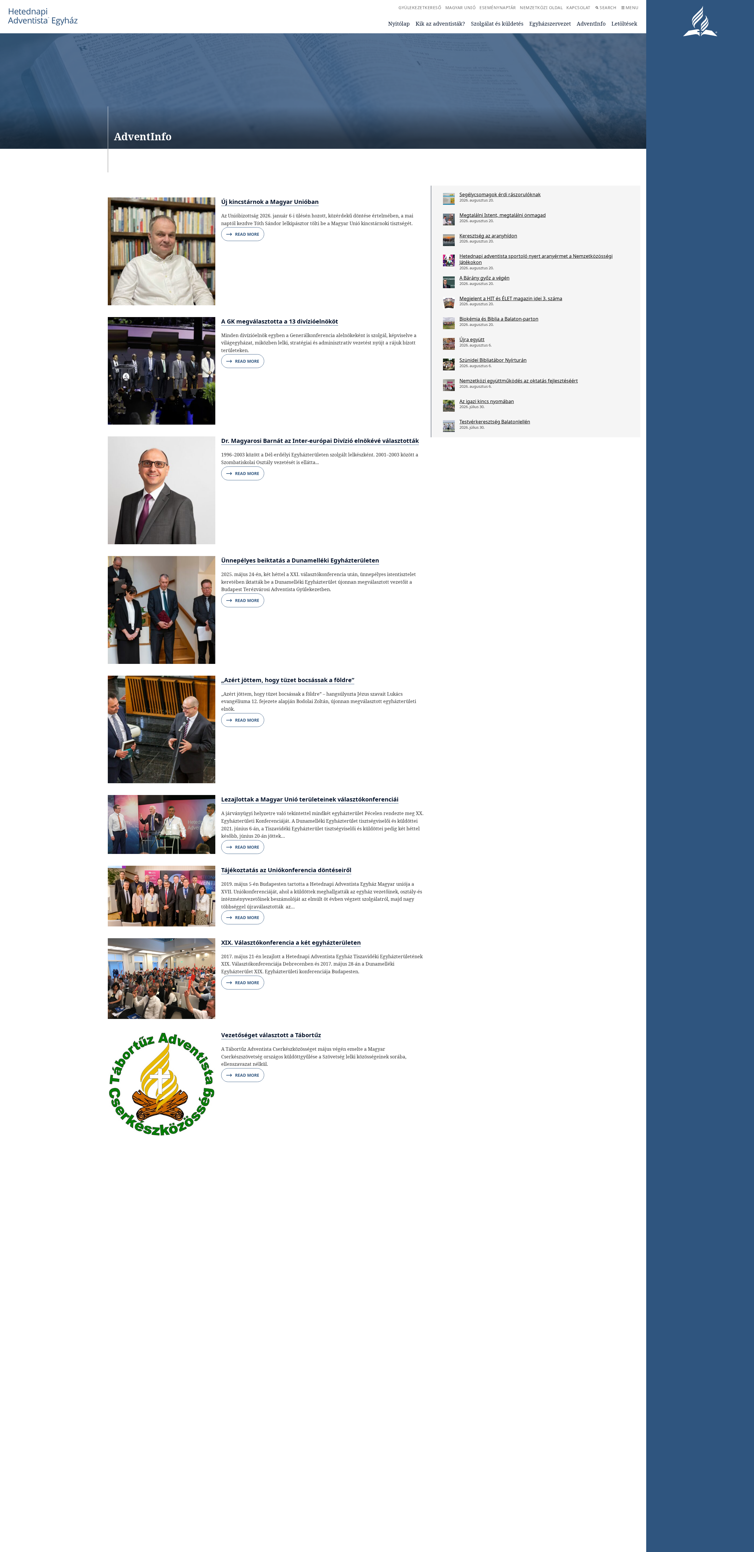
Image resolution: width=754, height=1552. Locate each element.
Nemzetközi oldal (541, 7)
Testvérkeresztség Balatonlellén (494, 421)
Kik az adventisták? (440, 23)
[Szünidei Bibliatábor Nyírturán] (449, 364)
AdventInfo (591, 23)
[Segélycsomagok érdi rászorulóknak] (449, 199)
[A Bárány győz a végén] (449, 282)
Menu (632, 7)
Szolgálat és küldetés (497, 23)
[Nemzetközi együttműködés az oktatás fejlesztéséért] (449, 385)
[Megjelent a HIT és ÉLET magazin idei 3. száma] (449, 303)
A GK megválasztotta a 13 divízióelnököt (279, 321)
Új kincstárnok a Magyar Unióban (270, 202)
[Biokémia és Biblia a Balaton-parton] (449, 323)
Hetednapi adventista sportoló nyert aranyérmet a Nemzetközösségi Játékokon (536, 259)
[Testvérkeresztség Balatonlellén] (449, 426)
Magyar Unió (460, 7)
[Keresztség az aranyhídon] (449, 240)
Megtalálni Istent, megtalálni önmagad (502, 215)
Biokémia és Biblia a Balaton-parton (498, 319)
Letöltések (624, 23)
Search (608, 7)
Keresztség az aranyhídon (488, 235)
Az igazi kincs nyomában (486, 401)
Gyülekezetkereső (420, 7)
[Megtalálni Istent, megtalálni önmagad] (449, 219)
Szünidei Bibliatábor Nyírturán (493, 360)
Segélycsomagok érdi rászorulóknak (500, 194)
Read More (247, 234)
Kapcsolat (578, 7)
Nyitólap (399, 23)
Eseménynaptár (497, 7)
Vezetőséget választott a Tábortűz (271, 1035)
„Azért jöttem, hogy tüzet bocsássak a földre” (287, 680)
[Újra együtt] (449, 344)
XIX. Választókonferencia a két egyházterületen (291, 942)
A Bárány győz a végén (484, 278)
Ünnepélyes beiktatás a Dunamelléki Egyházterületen (300, 560)
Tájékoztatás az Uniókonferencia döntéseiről (286, 870)
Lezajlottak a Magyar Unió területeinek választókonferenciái (310, 799)
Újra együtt (472, 339)
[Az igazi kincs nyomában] (449, 406)
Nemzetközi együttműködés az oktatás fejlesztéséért (518, 380)
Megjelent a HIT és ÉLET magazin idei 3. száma (510, 298)
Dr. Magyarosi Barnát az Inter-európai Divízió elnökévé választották (320, 441)
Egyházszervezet (550, 23)
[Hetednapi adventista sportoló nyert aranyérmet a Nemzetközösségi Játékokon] (449, 260)
